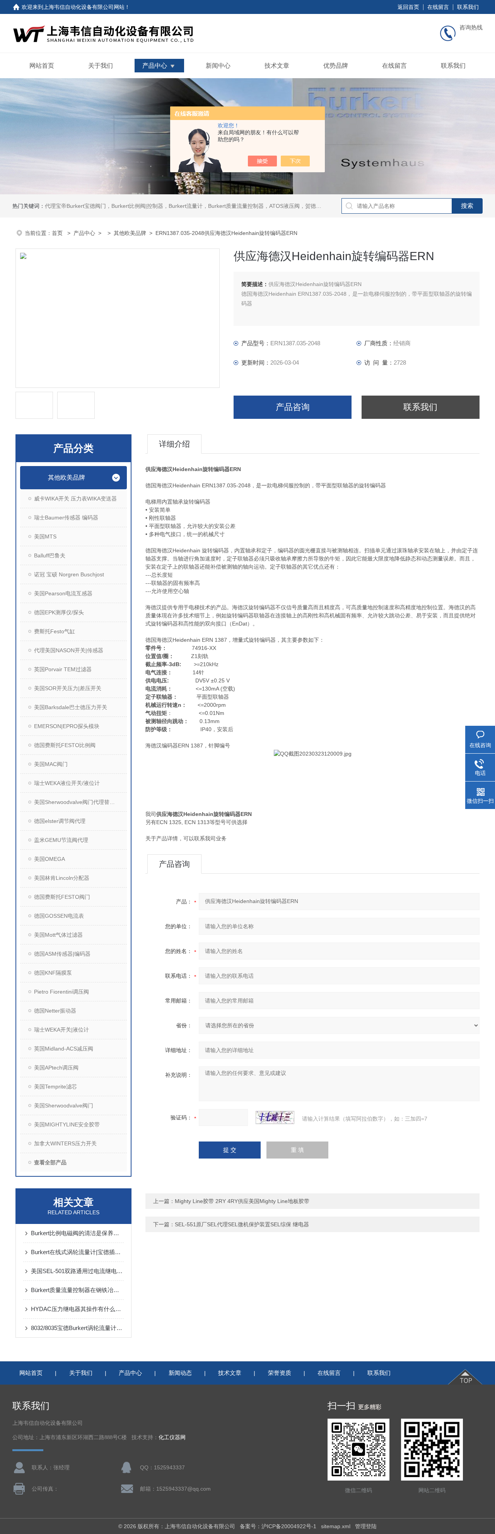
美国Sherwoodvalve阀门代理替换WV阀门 (80, 802)
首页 (58, 233)
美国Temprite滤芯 (55, 1086)
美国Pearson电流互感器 (63, 593)
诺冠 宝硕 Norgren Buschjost (69, 574)
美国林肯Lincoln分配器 (61, 878)
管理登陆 (366, 1526)
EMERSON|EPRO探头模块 (66, 726)
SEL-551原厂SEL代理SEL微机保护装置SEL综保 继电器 (242, 1224)
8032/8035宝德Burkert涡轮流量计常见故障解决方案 (77, 1328)
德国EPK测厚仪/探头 (59, 612)
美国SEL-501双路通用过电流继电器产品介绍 (77, 1271)
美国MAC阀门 (51, 764)
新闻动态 (180, 1372)
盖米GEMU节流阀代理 (61, 840)
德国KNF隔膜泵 (53, 973)
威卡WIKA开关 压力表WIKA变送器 (75, 498)
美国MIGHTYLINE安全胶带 (67, 1124)
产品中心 (154, 65)
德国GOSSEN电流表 (59, 916)
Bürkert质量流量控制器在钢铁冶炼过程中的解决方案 (77, 1290)
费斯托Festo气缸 (54, 631)
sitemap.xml (335, 1526)
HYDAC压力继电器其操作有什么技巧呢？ (77, 1309)
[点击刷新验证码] (275, 1117)
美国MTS (45, 536)
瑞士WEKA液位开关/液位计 (67, 783)
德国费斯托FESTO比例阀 (65, 745)
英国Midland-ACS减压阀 (63, 1049)
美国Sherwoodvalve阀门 (63, 1105)
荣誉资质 (279, 1372)
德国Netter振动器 (55, 1011)
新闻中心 (218, 65)
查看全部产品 (50, 1162)
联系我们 (468, 7)
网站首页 (41, 65)
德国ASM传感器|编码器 (62, 954)
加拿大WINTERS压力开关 (65, 1143)
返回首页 (408, 7)
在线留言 (438, 7)
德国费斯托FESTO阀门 (62, 897)
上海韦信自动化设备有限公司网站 (84, 7)
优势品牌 (335, 65)
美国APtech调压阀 (56, 1067)
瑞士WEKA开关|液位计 (61, 1030)
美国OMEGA (49, 859)
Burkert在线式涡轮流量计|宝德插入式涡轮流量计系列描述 (77, 1252)
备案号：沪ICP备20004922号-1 (278, 1526)
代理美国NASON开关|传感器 (68, 650)
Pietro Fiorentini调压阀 (61, 992)
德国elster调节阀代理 (59, 821)
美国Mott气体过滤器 (58, 935)
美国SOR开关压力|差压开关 (67, 688)
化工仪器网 (172, 1437)
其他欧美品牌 (130, 233)
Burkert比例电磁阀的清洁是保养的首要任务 (77, 1233)
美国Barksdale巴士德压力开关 (70, 707)
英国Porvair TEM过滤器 (63, 669)
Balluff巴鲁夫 (49, 555)
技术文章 (277, 65)
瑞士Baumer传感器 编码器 (66, 517)
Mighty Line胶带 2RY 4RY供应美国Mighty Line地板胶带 (242, 1201)
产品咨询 (293, 407)
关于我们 (100, 65)
